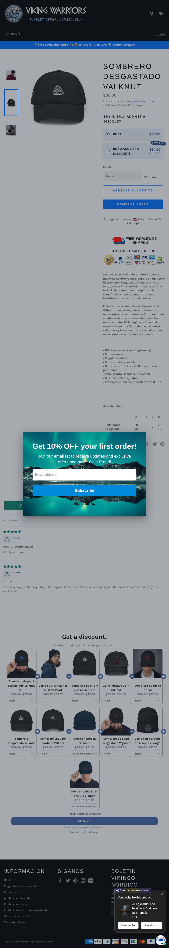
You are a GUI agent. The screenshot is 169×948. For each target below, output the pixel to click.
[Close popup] (162, 893)
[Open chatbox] (161, 940)
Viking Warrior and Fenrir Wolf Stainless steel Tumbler (144, 908)
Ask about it (151, 925)
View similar (128, 925)
